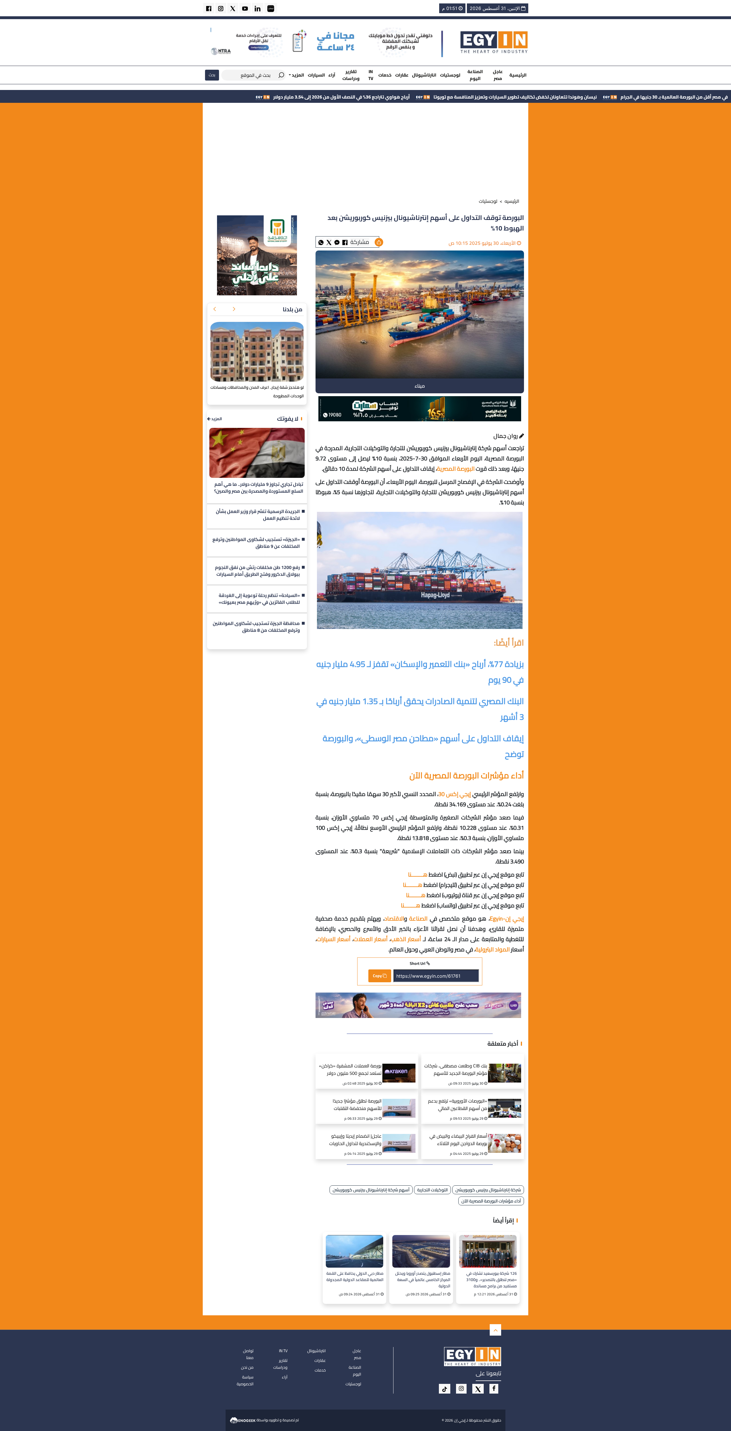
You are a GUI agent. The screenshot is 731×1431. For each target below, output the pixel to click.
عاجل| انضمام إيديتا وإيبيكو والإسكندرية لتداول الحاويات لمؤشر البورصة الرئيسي (355, 1140)
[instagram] (220, 8)
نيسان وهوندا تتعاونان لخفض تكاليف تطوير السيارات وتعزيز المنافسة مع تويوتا (632, 97)
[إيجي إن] (494, 42)
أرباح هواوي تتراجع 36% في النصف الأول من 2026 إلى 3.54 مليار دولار (458, 97)
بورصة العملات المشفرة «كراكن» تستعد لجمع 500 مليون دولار (350, 1069)
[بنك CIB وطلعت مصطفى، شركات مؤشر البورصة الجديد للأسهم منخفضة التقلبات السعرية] (506, 1066)
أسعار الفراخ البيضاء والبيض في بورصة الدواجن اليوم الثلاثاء (458, 1140)
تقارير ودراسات (351, 74)
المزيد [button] (297, 75)
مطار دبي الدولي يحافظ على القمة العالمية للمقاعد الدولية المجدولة (354, 1276)
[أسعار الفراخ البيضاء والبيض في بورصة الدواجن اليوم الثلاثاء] (506, 1136)
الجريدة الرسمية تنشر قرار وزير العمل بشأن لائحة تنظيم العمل (258, 515)
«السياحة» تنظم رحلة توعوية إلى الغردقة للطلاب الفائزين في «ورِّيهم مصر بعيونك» (259, 599)
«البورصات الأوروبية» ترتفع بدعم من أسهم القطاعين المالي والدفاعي (457, 1105)
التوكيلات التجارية (432, 1190)
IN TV (370, 74)
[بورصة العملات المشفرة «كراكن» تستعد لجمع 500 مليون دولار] (400, 1066)
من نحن (247, 1367)
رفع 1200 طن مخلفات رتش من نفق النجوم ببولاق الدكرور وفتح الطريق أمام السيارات (257, 571)
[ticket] (444, 1389)
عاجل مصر (498, 74)
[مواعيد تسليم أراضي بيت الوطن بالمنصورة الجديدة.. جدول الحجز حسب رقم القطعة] (257, 352)
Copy (378, 975)
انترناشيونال (424, 75)
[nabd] (270, 8)
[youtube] (245, 8)
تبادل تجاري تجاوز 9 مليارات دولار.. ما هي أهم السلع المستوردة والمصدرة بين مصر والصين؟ (258, 488)
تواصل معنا (248, 1354)
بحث (212, 75)
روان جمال (506, 435)
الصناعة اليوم (475, 74)
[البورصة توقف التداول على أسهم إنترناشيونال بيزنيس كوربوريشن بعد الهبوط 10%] (337, 242)
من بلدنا (292, 309)
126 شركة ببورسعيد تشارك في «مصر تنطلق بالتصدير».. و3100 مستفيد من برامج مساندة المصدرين (491, 1279)
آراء (331, 75)
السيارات (316, 75)
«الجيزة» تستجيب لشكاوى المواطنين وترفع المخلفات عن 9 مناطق (256, 543)
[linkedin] (257, 8)
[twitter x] (232, 8)
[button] (234, 309)
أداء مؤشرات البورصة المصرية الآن (491, 1201)
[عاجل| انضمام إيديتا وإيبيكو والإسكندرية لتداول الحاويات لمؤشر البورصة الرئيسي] (400, 1136)
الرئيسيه (512, 201)
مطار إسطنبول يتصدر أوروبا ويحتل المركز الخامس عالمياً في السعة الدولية (422, 1279)
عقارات (402, 75)
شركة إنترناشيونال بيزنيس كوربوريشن (488, 1190)
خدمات (384, 75)
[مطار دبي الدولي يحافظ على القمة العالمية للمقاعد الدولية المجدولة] (354, 1251)
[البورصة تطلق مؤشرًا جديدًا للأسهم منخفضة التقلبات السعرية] (400, 1101)
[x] (478, 1389)
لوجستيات (450, 75)
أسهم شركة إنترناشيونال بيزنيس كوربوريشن (371, 1190)
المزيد (216, 419)
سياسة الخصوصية (245, 1380)
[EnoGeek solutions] (243, 1419)
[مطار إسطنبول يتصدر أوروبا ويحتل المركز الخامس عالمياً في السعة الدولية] (421, 1251)
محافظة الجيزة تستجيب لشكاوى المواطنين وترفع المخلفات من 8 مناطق (256, 627)
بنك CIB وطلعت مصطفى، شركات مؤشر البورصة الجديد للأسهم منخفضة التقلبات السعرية (455, 1070)
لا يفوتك (287, 418)
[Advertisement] (365, 151)
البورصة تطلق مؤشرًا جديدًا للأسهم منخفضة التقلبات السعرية (357, 1105)
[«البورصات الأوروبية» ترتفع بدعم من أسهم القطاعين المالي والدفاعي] (506, 1101)
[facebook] (208, 8)
